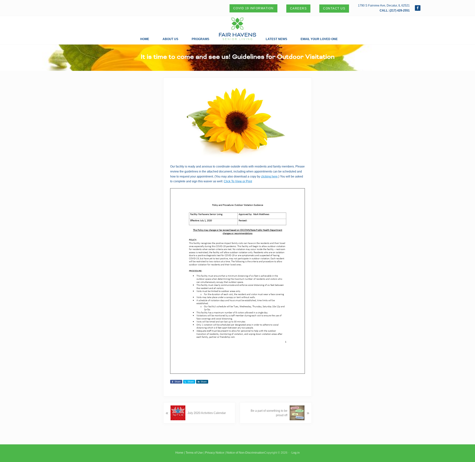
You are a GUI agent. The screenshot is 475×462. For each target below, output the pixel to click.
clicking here (269, 176)
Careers (298, 8)
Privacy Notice (214, 452)
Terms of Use (194, 452)
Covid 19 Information (253, 8)
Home (179, 452)
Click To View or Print (238, 181)
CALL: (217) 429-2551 (395, 10)
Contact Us (334, 8)
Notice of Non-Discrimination (245, 452)
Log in (295, 452)
